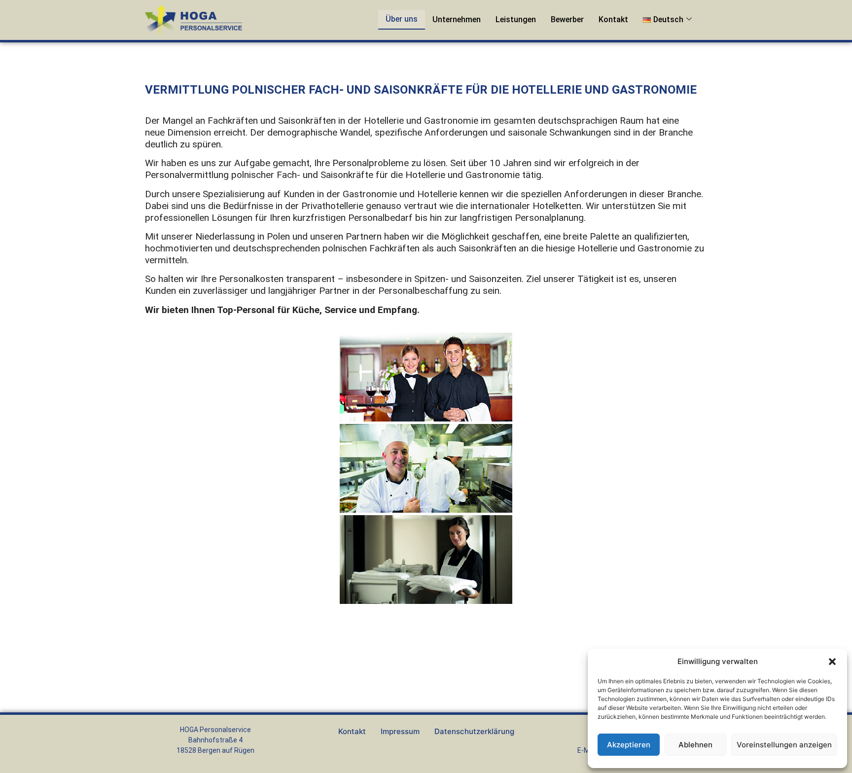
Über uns (402, 19)
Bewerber (567, 19)
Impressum (400, 731)
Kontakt (613, 19)
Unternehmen (456, 19)
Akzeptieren (628, 744)
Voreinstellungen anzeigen (784, 744)
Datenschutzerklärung (474, 731)
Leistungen (516, 19)
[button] (832, 662)
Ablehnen (695, 744)
